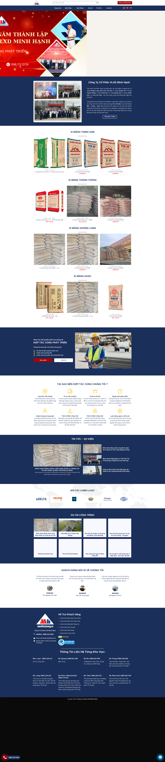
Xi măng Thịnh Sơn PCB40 (82, 171)
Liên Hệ (108, 8)
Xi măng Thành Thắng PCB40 (115, 220)
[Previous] (5, 43)
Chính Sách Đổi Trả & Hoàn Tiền (70, 621)
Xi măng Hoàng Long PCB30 (82, 268)
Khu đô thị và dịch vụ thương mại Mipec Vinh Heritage (95, 534)
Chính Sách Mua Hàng (67, 630)
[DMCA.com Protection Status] (63, 637)
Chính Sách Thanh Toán (67, 633)
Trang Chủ (57, 8)
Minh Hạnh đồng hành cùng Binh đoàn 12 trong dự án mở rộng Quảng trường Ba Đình (116, 449)
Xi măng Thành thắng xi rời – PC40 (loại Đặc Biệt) (49, 220)
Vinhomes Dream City (45, 554)
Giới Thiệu (68, 8)
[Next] (159, 43)
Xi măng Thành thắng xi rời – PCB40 (82, 220)
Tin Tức (98, 8)
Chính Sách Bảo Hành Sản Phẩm (70, 618)
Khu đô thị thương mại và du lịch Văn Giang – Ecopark (120, 534)
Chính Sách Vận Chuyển (67, 627)
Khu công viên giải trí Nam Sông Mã (95, 555)
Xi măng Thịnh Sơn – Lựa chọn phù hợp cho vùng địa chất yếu (51, 469)
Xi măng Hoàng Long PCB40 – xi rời (49, 268)
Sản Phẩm (80, 8)
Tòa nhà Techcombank (70, 554)
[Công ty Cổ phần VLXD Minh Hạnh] (41, 3)
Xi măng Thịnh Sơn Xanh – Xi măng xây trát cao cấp (49, 171)
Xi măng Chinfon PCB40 (115, 316)
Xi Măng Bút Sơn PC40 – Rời (49, 316)
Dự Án (90, 8)
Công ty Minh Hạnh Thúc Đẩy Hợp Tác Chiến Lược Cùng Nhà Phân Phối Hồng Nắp (116, 471)
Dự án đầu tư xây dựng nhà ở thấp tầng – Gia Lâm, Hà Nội (120, 555)
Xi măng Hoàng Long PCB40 (115, 268)
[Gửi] (97, 2)
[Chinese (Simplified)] (127, 8)
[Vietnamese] (130, 8)
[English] (123, 8)
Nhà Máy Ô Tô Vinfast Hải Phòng (70, 534)
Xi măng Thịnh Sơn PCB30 (115, 171)
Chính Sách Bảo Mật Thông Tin (69, 624)
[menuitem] (71, 618)
